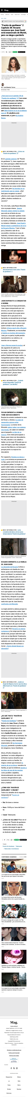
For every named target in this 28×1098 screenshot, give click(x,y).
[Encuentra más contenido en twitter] (6, 52)
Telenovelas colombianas (11, 849)
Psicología (23, 14)
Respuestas (9, 1077)
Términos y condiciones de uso (14, 1050)
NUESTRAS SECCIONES (14, 1073)
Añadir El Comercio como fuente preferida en (14, 21)
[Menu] (2, 10)
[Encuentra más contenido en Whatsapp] (10, 52)
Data (19, 1081)
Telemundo (19, 846)
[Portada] (14, 1025)
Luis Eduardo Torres (9, 87)
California (7, 14)
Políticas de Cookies (14, 1055)
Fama (9, 1085)
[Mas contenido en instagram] (16, 1068)
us (9, 1081)
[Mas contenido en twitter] (14, 1068)
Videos (19, 1077)
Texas (12, 14)
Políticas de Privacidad (14, 1052)
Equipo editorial (14, 1026)
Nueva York (17, 14)
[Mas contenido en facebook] (11, 1068)
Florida (2, 14)
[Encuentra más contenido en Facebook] (3, 52)
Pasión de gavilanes (8, 846)
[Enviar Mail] (2, 87)
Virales (9, 1089)
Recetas (19, 1089)
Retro (19, 1085)
